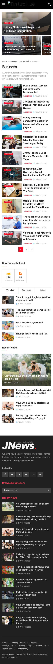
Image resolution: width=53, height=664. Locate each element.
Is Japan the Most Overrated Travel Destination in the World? (36, 172)
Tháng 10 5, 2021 (40, 131)
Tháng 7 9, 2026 (24, 397)
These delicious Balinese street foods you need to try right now (36, 220)
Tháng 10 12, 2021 (41, 112)
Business (35, 61)
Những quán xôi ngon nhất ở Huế (31, 334)
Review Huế (41, 646)
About (5, 643)
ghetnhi (28, 96)
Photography (22, 649)
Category (13, 61)
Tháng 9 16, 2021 (40, 211)
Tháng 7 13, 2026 (12, 383)
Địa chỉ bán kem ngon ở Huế (29, 322)
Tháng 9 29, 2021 (40, 163)
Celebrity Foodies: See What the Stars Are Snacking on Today (35, 140)
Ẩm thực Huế (7, 646)
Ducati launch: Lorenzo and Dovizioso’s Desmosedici (35, 89)
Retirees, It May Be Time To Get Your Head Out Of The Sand (36, 188)
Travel (7, 169)
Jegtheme (14, 657)
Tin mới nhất (24, 61)
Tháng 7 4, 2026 (24, 409)
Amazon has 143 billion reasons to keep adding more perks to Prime (20, 49)
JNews (11, 654)
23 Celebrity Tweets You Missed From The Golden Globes (36, 105)
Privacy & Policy (18, 643)
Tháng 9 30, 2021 (40, 147)
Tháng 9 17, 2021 (40, 195)
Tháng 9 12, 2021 (40, 243)
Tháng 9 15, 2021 (40, 227)
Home (4, 61)
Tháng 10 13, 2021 (41, 96)
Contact (33, 643)
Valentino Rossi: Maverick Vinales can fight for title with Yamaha (37, 236)
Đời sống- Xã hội (25, 646)
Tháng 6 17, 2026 (24, 422)
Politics (8, 23)
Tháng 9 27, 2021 (40, 179)
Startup (48, 45)
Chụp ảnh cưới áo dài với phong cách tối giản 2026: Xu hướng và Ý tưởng (32, 620)
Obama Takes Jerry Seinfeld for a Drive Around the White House (36, 204)
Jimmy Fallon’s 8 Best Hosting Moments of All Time (35, 156)
